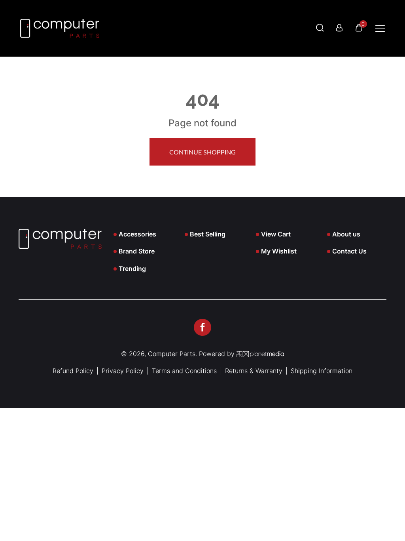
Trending (132, 268)
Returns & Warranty (253, 371)
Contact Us (349, 251)
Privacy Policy (123, 371)
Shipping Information (321, 371)
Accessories (137, 234)
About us (346, 234)
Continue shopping (202, 152)
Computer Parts (171, 354)
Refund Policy (73, 371)
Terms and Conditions (184, 371)
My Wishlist (279, 251)
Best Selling (207, 234)
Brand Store (137, 251)
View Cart (276, 234)
